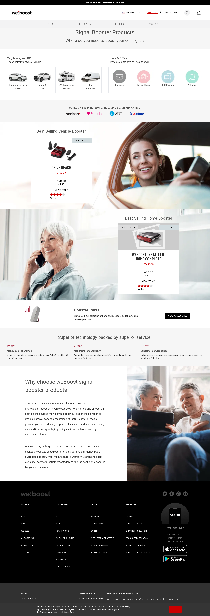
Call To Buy (152, 13)
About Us (95, 517)
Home (23, 524)
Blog (58, 524)
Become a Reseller (100, 545)
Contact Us (132, 517)
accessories (155, 24)
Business (25, 531)
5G (57, 517)
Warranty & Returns (136, 545)
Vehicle (24, 517)
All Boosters (27, 538)
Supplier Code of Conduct (139, 552)
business (120, 24)
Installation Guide (65, 538)
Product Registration (137, 538)
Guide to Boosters (65, 567)
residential (85, 24)
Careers (95, 531)
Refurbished (26, 552)
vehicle (52, 24)
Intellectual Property (102, 538)
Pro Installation (64, 545)
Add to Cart (61, 182)
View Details (61, 190)
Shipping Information (136, 531)
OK (175, 609)
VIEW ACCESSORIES (177, 316)
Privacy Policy (69, 612)
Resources (61, 560)
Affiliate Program (99, 552)
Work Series (61, 552)
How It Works (62, 531)
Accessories (27, 545)
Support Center (134, 524)
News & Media (97, 524)
